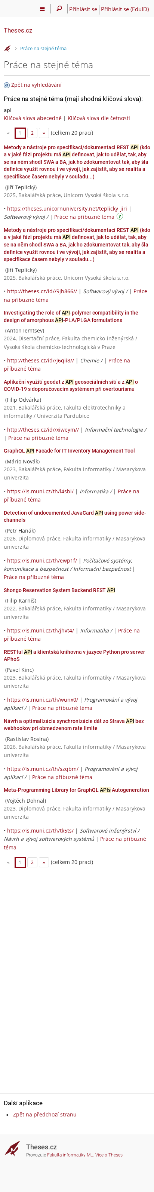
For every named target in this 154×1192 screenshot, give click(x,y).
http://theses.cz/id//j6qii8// (40, 360)
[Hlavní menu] (42, 8)
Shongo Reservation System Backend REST (59, 590)
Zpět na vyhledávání (36, 84)
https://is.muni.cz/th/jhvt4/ (40, 630)
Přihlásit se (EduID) (125, 9)
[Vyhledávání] (59, 8)
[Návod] (121, 217)
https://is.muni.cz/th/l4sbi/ (40, 491)
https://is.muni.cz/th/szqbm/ (42, 768)
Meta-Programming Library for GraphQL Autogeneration (76, 790)
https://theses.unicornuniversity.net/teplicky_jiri (67, 208)
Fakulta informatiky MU (70, 1155)
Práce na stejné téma (43, 48)
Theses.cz (18, 30)
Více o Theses (109, 1155)
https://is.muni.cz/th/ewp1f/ (42, 560)
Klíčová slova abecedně (33, 118)
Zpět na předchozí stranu (45, 1114)
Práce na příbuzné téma (84, 216)
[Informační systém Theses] (7, 48)
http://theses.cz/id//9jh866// (42, 291)
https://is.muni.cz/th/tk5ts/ (40, 830)
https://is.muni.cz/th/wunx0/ (42, 699)
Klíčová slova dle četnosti (99, 118)
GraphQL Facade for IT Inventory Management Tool (69, 451)
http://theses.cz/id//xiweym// (43, 429)
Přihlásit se (83, 9)
